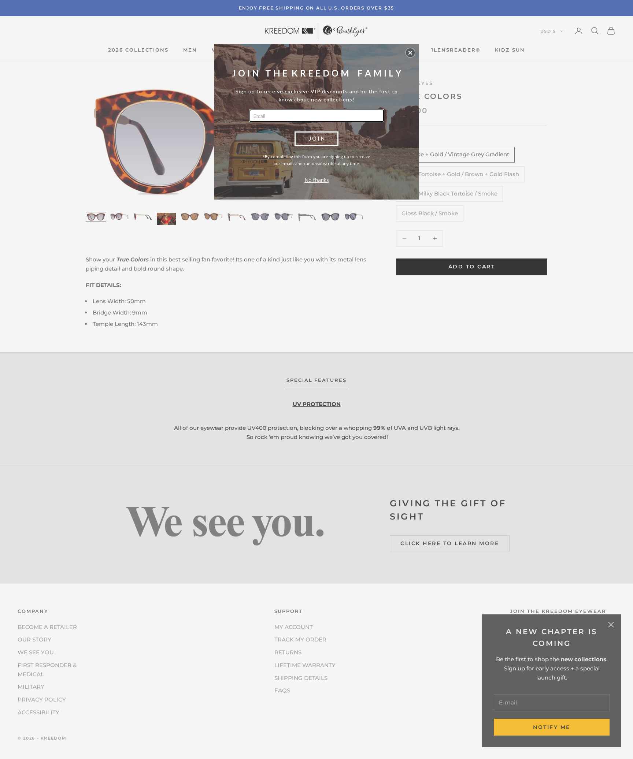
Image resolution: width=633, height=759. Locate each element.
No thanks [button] (316, 179)
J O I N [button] (317, 138)
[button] (410, 52)
